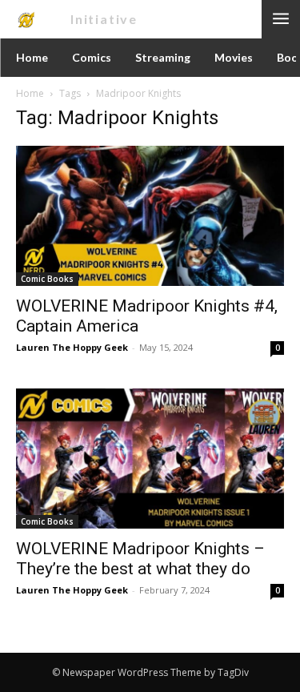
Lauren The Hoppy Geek (72, 347)
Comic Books (47, 278)
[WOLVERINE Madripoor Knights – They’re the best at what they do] (150, 458)
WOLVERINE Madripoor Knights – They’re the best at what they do (140, 558)
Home (30, 93)
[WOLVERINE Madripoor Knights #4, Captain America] (150, 216)
